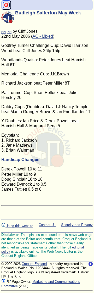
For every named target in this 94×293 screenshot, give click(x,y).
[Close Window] (6, 5)
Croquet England (34, 264)
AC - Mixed (42, 36)
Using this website (19, 226)
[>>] (9, 31)
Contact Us (47, 225)
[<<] (3, 31)
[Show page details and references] (3, 282)
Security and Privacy (77, 225)
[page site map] (9, 282)
